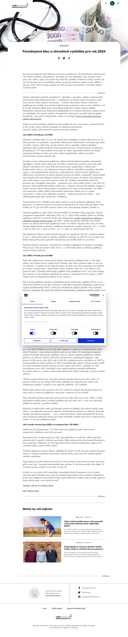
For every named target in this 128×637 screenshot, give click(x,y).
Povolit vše (91, 341)
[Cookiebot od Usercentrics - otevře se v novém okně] (91, 295)
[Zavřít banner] (103, 295)
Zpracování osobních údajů (76, 608)
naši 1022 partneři (34, 310)
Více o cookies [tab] (95, 301)
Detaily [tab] (53, 301)
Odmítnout (37, 341)
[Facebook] (59, 58)
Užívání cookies (57, 608)
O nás (44, 608)
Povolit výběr (64, 341)
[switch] (53, 333)
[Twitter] (64, 58)
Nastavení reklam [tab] (74, 301)
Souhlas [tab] (32, 301)
